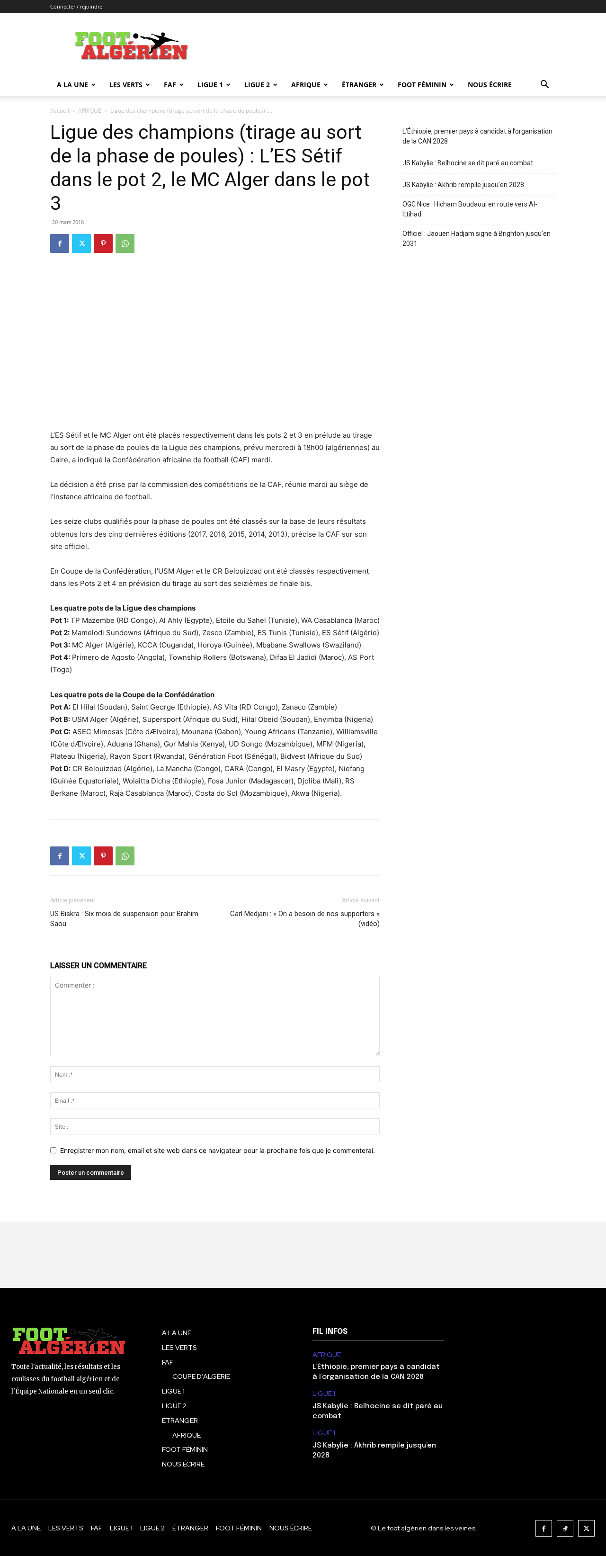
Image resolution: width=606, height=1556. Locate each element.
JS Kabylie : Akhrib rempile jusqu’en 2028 (463, 185)
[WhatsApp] (125, 243)
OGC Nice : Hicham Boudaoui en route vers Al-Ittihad (469, 209)
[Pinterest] (103, 243)
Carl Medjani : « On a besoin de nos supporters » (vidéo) (305, 918)
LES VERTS (126, 84)
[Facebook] (59, 243)
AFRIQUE (306, 84)
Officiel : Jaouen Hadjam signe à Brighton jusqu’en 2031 (476, 238)
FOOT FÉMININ (422, 84)
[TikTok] (565, 1528)
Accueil (59, 111)
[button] (544, 85)
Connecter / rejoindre (76, 6)
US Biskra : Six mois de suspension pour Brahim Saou (124, 918)
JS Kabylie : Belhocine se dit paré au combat (467, 163)
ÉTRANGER (359, 84)
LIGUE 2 (257, 84)
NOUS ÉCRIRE (490, 84)
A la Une (72, 84)
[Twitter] (81, 243)
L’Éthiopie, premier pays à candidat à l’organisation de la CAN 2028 (477, 136)
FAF (170, 84)
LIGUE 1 (210, 84)
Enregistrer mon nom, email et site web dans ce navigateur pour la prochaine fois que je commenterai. (217, 1150)
